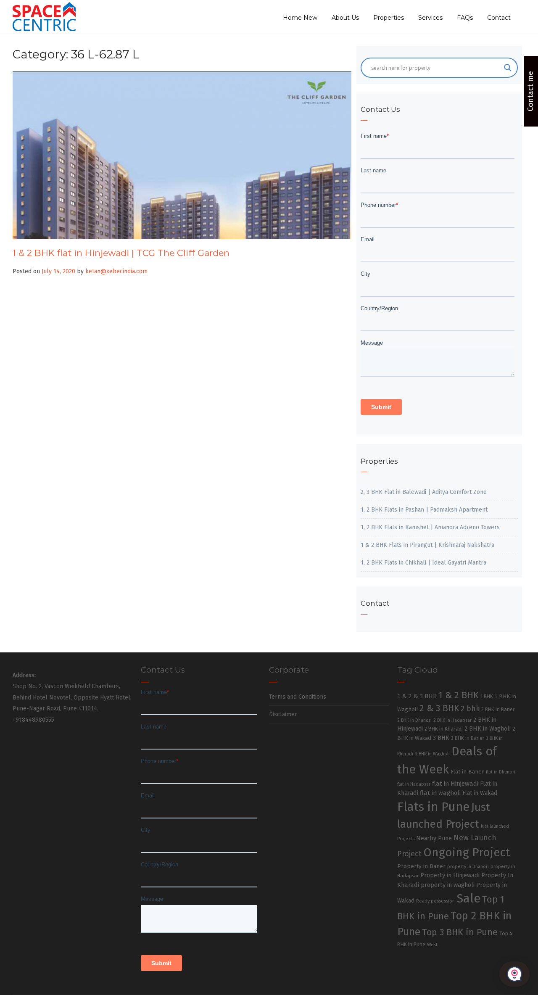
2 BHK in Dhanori (414, 720)
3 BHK (441, 738)
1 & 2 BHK (458, 695)
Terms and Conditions (297, 696)
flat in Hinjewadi (455, 783)
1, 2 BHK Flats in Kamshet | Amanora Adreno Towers (430, 527)
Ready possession (435, 901)
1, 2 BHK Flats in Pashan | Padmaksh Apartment (424, 509)
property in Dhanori (468, 866)
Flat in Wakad (479, 793)
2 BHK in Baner (497, 710)
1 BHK (486, 696)
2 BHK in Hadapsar (452, 720)
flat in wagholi (440, 793)
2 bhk (470, 709)
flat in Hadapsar (413, 784)
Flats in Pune (433, 807)
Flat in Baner (467, 771)
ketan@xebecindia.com (116, 271)
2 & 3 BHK (439, 708)
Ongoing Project (466, 852)
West (432, 944)
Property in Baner (421, 866)
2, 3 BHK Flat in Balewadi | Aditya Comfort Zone (424, 492)
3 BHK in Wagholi (432, 754)
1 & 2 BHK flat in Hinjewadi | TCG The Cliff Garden (121, 253)
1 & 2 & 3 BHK (417, 696)
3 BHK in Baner (467, 738)
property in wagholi (448, 885)
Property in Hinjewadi (450, 875)
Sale (468, 898)
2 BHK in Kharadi (444, 729)
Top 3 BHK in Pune (460, 932)
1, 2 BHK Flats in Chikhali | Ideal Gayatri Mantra (423, 562)
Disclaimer (283, 714)
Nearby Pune (434, 838)
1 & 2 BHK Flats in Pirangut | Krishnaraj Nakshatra (427, 545)
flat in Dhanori (500, 772)
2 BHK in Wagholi (487, 728)
